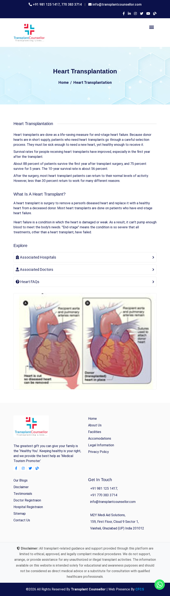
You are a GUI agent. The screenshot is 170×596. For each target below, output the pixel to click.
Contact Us (21, 520)
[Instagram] (135, 13)
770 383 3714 (71, 4)
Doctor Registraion (27, 500)
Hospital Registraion (28, 507)
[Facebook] (124, 13)
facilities (94, 432)
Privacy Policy (98, 452)
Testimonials (22, 494)
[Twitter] (141, 13)
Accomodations (99, 438)
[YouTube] (148, 13)
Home (63, 82)
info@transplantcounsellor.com (117, 4)
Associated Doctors (36, 269)
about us (95, 425)
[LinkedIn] (129, 13)
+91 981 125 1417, (47, 4)
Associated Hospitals (37, 257)
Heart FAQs (29, 282)
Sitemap (19, 514)
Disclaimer (21, 487)
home (92, 419)
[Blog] (155, 13)
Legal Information (101, 445)
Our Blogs (20, 480)
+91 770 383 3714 (103, 495)
